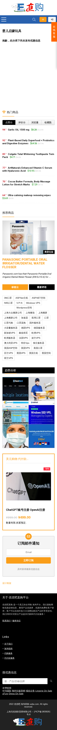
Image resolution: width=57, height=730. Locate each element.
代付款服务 (9, 658)
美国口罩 (38, 348)
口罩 (46, 317)
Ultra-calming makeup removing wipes (29, 195)
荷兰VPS (8, 358)
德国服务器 (39, 328)
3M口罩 (8, 298)
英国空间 (46, 353)
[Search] (34, 19)
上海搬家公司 (10, 317)
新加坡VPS (9, 333)
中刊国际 (6, 690)
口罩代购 (8, 323)
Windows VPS (33, 303)
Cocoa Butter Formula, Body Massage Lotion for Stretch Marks (26, 183)
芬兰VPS (8, 353)
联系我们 (6, 621)
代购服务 (8, 653)
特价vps (25, 343)
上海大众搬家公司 (13, 312)
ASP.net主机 (22, 298)
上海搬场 (30, 312)
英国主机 (33, 353)
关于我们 (8, 644)
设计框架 (6, 583)
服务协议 (16, 621)
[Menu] (4, 19)
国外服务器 (35, 323)
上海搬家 (42, 312)
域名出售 (30, 690)
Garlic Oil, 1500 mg (18, 129)
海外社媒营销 (18, 690)
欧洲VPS (36, 333)
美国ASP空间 (10, 348)
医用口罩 (36, 317)
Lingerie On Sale (43, 690)
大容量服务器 (10, 328)
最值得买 (23, 333)
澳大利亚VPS (10, 343)
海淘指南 (8, 648)
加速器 (24, 317)
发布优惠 (43, 19)
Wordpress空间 (24, 307)
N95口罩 (8, 303)
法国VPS (23, 338)
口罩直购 (21, 323)
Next (51, 236)
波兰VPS (36, 338)
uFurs (5, 693)
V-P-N (19, 303)
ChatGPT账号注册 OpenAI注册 (25, 509)
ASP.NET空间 (38, 298)
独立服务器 (38, 343)
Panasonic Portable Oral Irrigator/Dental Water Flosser (24, 263)
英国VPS (21, 353)
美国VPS (25, 348)
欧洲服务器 (9, 338)
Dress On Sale (16, 693)
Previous (5, 236)
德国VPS (25, 328)
